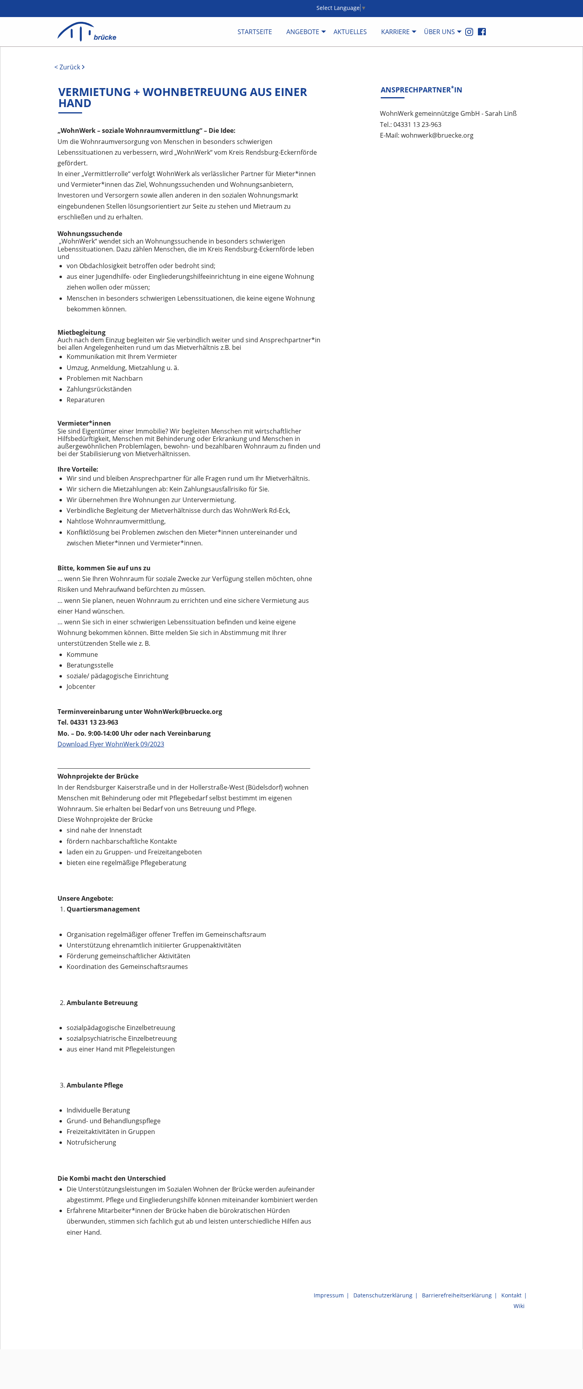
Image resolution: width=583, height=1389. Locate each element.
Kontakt (511, 1295)
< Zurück (67, 67)
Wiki (519, 1306)
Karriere (395, 31)
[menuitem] (254, 31)
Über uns (439, 31)
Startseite (255, 31)
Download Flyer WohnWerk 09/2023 (111, 744)
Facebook (482, 31)
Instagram (469, 31)
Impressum (329, 1295)
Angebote (302, 31)
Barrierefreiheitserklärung (457, 1295)
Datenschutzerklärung (382, 1295)
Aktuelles (350, 31)
